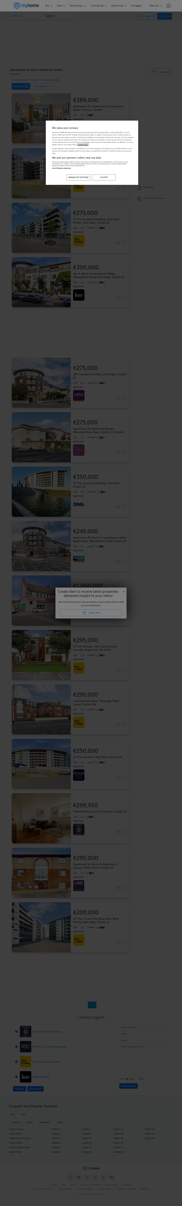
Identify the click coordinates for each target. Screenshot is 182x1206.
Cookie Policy (83, 145)
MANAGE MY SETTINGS (78, 177)
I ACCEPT (104, 177)
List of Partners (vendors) (61, 168)
